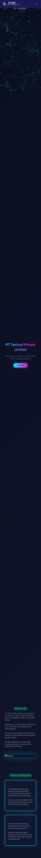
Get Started (20, 365)
